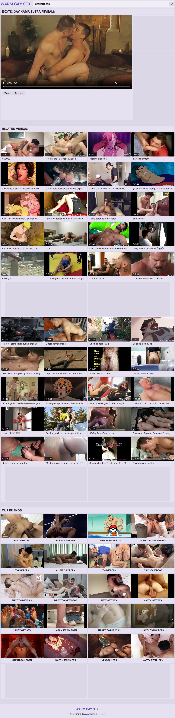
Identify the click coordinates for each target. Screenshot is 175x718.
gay (8, 93)
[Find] (171, 4)
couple (19, 93)
